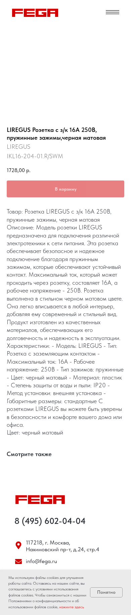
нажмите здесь (71, 607)
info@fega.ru (41, 561)
